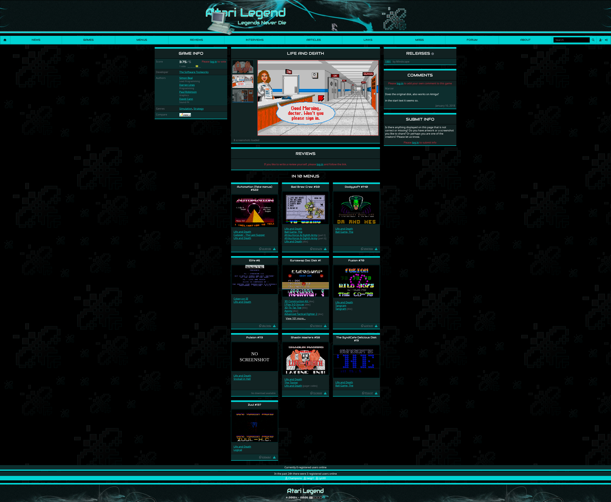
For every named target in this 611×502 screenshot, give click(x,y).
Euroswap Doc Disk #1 (305, 260)
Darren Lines (187, 85)
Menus (142, 40)
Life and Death (242, 232)
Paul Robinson (188, 92)
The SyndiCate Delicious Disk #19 (356, 339)
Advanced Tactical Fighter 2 (300, 314)
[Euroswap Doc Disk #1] (305, 280)
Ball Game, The (293, 232)
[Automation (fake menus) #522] (254, 210)
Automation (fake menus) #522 (254, 188)
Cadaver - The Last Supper (249, 235)
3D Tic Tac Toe (292, 307)
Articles (313, 40)
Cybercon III (241, 298)
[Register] (600, 40)
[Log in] (606, 40)
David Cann (186, 99)
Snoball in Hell (242, 379)
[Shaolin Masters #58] (305, 358)
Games (88, 40)
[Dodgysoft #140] (356, 207)
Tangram (340, 305)
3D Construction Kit (296, 301)
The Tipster (291, 382)
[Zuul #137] (254, 425)
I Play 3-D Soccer (294, 304)
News (36, 40)
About (525, 40)
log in (213, 61)
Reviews (196, 40)
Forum (472, 40)
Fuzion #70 (356, 260)
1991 (388, 61)
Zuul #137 (254, 404)
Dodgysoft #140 (356, 186)
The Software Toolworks (194, 72)
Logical (238, 450)
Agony (288, 311)
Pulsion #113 (254, 337)
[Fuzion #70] (356, 281)
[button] (266, 98)
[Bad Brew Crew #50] (305, 207)
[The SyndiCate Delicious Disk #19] (356, 361)
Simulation (185, 108)
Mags (419, 40)
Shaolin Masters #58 (305, 337)
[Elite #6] (254, 279)
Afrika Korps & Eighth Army (300, 235)
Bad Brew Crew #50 (305, 186)
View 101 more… (296, 318)
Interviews (254, 40)
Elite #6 (254, 260)
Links (368, 40)
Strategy (198, 108)
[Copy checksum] (260, 249)
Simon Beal (186, 78)
